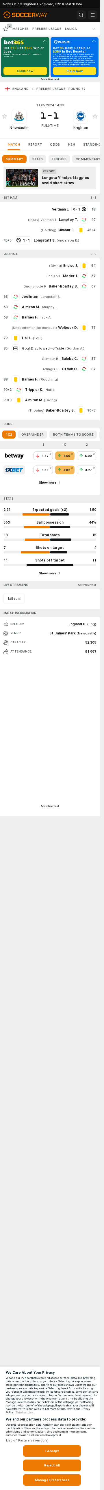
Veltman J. (48, 219)
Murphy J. (49, 307)
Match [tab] (14, 144)
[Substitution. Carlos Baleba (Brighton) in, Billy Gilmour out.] (84, 359)
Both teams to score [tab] (73, 435)
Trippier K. (34, 389)
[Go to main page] (29, 14)
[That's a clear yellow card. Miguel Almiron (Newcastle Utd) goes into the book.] (18, 400)
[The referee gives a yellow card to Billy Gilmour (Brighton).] (81, 230)
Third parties (24, 1412)
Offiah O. (70, 369)
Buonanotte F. (35, 286)
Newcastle (19, 127)
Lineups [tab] (59, 159)
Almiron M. (31, 307)
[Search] (81, 15)
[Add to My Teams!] (4, 116)
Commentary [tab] (88, 159)
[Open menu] (92, 15)
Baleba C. (70, 358)
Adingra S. (51, 369)
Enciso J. (53, 276)
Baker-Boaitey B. (63, 286)
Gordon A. (74, 348)
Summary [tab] (14, 159)
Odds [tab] (55, 144)
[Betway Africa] (14, 455)
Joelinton (30, 296)
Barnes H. (30, 317)
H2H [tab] (71, 144)
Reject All (52, 1465)
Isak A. (45, 317)
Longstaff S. (50, 296)
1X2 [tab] (9, 435)
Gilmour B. (50, 358)
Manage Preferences (52, 1480)
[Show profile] (19, 116)
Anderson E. (68, 240)
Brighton (80, 127)
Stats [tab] (37, 159)
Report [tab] (35, 144)
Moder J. (70, 276)
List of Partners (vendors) (27, 1440)
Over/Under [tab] (32, 435)
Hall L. (50, 389)
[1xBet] (14, 469)
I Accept (52, 1451)
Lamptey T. (68, 219)
